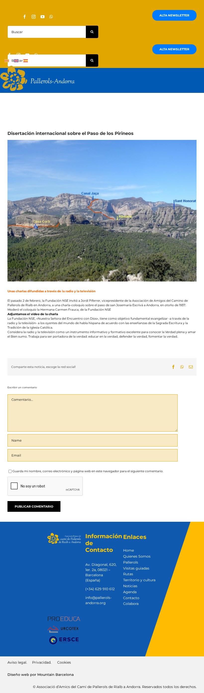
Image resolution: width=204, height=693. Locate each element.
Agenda (130, 592)
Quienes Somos (137, 556)
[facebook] (25, 17)
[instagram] (34, 17)
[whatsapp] (51, 17)
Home (128, 550)
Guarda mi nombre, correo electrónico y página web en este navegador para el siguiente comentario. (87, 471)
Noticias (130, 586)
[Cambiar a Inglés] (16, 61)
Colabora (131, 603)
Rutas (128, 574)
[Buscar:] (46, 31)
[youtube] (43, 17)
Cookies (63, 662)
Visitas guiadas (136, 568)
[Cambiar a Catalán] (6, 61)
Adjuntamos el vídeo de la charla (32, 314)
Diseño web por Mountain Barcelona (40, 674)
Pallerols (130, 562)
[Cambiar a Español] (25, 61)
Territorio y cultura (139, 580)
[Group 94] (37, 67)
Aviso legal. (17, 662)
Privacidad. (41, 662)
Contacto (131, 598)
